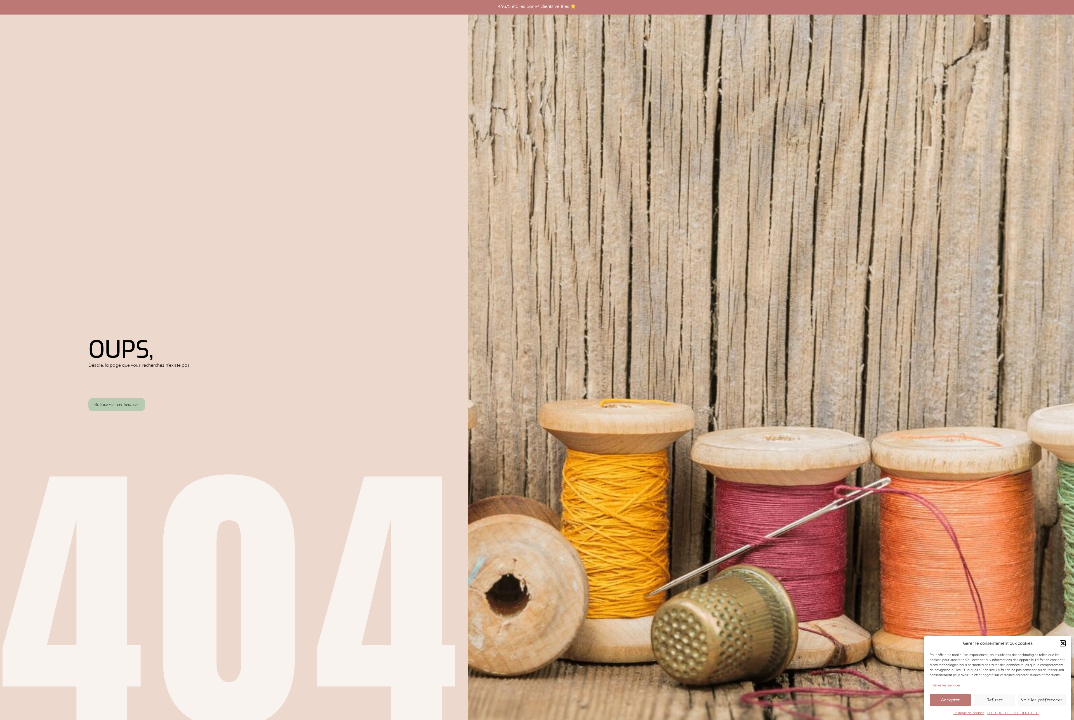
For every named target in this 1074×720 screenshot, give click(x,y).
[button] (1063, 643)
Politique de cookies (968, 713)
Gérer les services (946, 685)
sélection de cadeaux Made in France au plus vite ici (555, 6)
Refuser (994, 700)
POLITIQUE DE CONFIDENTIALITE (1013, 713)
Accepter (950, 700)
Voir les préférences (1042, 700)
